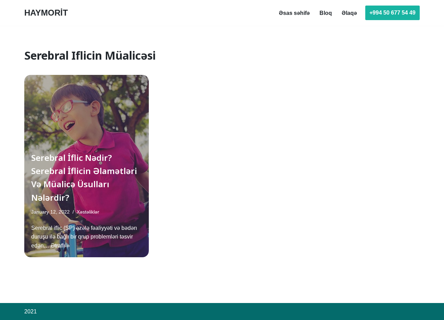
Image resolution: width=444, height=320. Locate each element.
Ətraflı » (60, 246)
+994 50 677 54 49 (392, 13)
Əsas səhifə (294, 13)
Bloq (325, 13)
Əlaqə (349, 13)
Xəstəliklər (88, 212)
